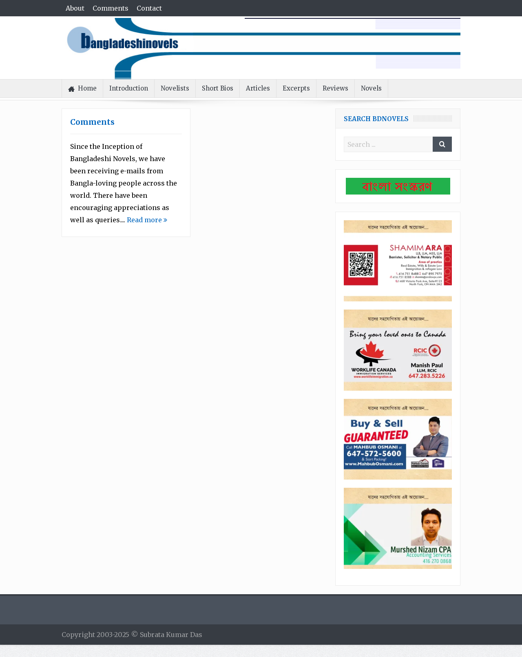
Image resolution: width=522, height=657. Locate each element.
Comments (110, 8)
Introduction (128, 88)
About (75, 8)
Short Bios (217, 88)
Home (87, 88)
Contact (149, 8)
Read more (145, 220)
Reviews (335, 88)
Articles (258, 88)
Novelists (175, 88)
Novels (371, 88)
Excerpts (296, 88)
